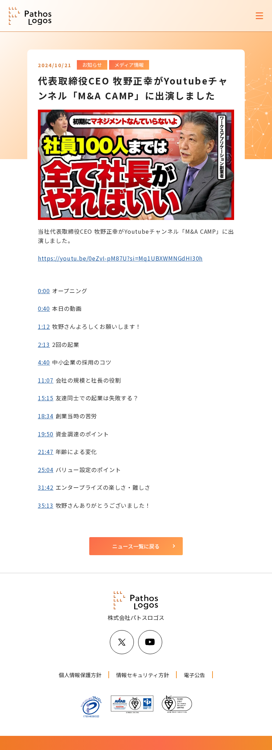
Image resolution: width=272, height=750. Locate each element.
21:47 (45, 451)
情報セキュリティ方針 (142, 675)
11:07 (45, 380)
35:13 (45, 505)
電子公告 (194, 675)
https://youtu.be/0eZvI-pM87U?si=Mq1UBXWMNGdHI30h (120, 258)
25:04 (45, 469)
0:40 (44, 308)
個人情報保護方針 (80, 675)
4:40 (44, 362)
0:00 (44, 290)
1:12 (44, 326)
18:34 (45, 416)
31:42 (45, 487)
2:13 (44, 344)
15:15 (45, 398)
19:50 (45, 434)
